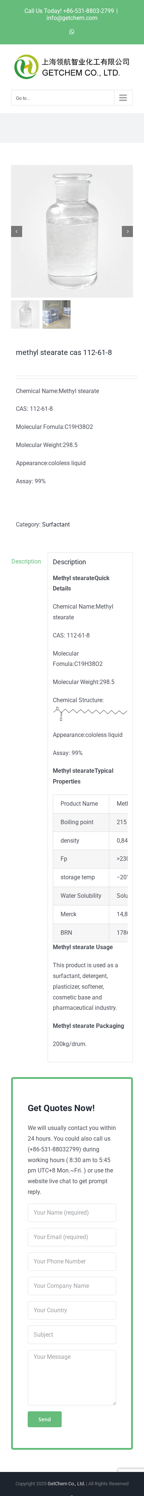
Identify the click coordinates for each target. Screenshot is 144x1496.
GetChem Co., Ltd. (66, 1483)
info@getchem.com (72, 17)
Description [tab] (26, 561)
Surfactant (56, 524)
